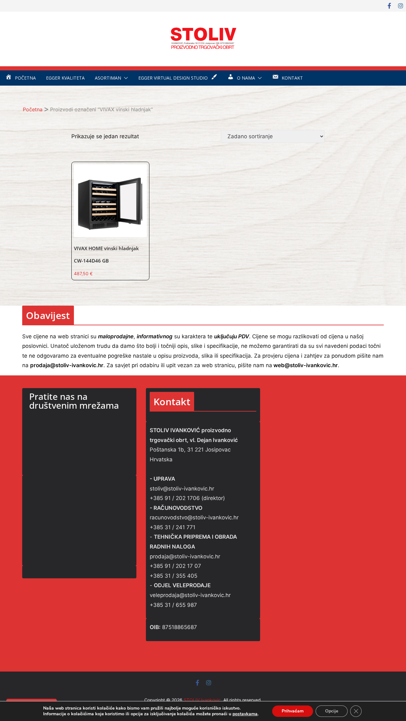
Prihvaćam (293, 711)
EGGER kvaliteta (65, 78)
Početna (33, 109)
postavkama (245, 714)
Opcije (331, 711)
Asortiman (108, 78)
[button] (124, 78)
